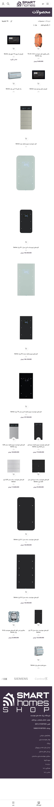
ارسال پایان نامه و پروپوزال (42, 747)
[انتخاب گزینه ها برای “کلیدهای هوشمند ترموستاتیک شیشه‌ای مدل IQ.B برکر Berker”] (38, 439)
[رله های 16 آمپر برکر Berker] (13, 75)
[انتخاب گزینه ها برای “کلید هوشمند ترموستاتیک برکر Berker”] (26, 138)
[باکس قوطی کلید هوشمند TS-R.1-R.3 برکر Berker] (38, 40)
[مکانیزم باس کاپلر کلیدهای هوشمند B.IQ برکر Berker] (13, 617)
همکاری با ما (46, 768)
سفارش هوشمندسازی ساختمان (41, 756)
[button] (13, 625)
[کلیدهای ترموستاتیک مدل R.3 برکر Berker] (26, 279)
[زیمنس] (21, 678)
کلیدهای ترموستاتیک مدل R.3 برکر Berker (26, 354)
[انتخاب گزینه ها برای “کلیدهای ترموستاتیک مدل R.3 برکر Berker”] (26, 348)
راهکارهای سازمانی (45, 735)
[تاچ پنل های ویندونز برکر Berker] (38, 75)
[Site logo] (26, 4)
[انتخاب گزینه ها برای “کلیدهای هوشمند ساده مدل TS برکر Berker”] (38, 625)
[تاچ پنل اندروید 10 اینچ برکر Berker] (13, 40)
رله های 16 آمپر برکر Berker (13, 89)
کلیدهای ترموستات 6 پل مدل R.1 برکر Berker (26, 247)
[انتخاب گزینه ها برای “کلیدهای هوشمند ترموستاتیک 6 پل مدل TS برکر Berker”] (26, 406)
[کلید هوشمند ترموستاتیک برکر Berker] (26, 117)
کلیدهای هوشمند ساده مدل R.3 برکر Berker (26, 597)
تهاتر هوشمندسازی (44, 740)
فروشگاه (47, 21)
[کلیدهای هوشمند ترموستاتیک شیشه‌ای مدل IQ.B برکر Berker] (38, 431)
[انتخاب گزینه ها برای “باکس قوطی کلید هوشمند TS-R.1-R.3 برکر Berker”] (38, 49)
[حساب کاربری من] (3, 3)
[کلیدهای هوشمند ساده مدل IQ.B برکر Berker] (13, 466)
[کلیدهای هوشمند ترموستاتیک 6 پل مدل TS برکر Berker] (26, 385)
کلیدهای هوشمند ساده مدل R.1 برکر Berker (26, 540)
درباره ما (47, 764)
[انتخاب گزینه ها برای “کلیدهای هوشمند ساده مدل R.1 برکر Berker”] (26, 534)
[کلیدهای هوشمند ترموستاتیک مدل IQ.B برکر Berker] (13, 431)
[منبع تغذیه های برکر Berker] (38, 651)
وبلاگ (48, 743)
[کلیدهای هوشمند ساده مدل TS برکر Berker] (38, 617)
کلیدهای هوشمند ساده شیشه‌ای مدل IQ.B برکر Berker (38, 481)
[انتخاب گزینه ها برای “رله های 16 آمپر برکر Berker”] (13, 83)
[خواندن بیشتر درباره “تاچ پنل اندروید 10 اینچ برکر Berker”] (13, 49)
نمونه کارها (47, 760)
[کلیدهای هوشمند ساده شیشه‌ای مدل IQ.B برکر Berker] (38, 466)
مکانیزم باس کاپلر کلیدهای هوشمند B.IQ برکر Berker (13, 631)
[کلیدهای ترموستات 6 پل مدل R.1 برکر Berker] (26, 172)
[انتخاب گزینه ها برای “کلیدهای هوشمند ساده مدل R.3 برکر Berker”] (26, 592)
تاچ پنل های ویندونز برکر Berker (38, 89)
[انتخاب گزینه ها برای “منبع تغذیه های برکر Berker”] (38, 660)
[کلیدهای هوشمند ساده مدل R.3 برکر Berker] (26, 571)
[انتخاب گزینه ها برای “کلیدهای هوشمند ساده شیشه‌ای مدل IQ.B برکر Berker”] (38, 474)
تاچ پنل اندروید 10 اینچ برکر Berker (13, 54)
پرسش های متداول (44, 751)
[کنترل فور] (41, 678)
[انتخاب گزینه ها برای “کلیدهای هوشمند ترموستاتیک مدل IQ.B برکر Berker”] (13, 439)
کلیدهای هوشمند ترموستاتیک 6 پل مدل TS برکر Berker (26, 412)
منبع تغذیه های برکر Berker (38, 665)
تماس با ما (47, 772)
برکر (36, 25)
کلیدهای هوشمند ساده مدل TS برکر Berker (38, 631)
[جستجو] (8, 3)
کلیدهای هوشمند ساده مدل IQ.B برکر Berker (13, 481)
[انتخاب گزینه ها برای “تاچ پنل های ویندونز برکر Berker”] (38, 83)
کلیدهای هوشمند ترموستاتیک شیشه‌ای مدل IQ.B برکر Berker (38, 446)
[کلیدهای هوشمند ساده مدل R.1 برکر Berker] (26, 513)
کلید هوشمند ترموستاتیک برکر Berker (26, 144)
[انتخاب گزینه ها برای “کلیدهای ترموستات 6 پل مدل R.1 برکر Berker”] (26, 242)
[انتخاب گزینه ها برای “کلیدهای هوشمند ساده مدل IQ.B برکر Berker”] (13, 474)
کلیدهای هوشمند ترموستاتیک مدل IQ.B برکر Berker (14, 446)
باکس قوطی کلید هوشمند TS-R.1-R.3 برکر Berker (38, 55)
